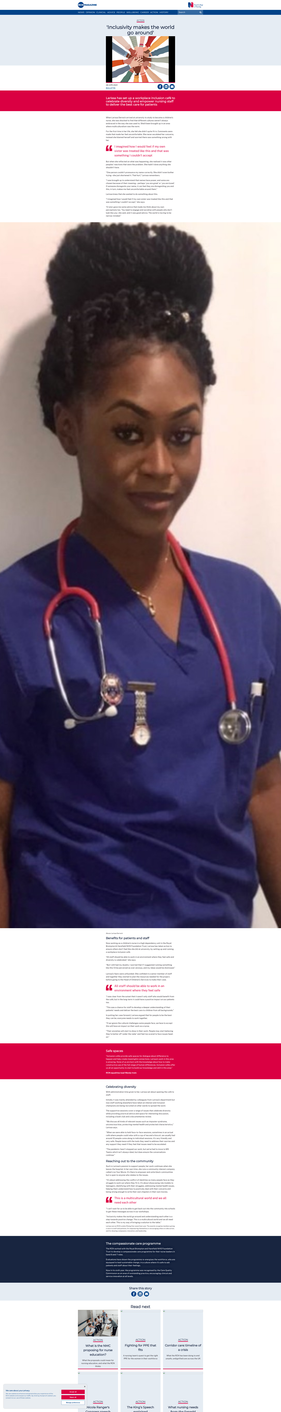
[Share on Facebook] (160, 86)
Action (154, 12)
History (163, 12)
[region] (45, 1396)
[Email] (172, 86)
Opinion (90, 12)
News (81, 12)
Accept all (73, 1392)
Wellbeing (132, 12)
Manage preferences (73, 1402)
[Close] (84, 1386)
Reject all (73, 1397)
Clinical (101, 12)
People (121, 12)
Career (144, 12)
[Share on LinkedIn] (166, 86)
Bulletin (110, 88)
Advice (111, 12)
